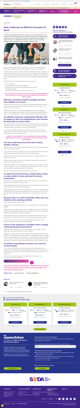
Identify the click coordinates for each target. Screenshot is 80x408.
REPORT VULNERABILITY (22, 403)
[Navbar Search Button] (76, 11)
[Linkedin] (74, 399)
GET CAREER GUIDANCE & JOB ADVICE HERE (63, 11)
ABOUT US (64, 388)
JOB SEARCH (7, 388)
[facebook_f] (60, 27)
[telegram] (57, 27)
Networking (6, 396)
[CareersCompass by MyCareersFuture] (8, 4)
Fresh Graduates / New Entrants (40, 392)
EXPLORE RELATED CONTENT (64, 65)
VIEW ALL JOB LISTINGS (40, 329)
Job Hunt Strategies (8, 393)
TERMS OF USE (6, 403)
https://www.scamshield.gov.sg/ (63, 7)
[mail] (66, 27)
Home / (6, 291)
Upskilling (20, 393)
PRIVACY (13, 403)
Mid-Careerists (36, 393)
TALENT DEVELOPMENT (24, 388)
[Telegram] (59, 399)
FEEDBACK (51, 398)
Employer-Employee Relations (24, 394)
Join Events (64, 4)
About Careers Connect (52, 393)
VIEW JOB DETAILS (64, 102)
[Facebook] (63, 399)
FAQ (56, 398)
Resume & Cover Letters (9, 392)
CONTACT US (43, 398)
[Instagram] (67, 399)
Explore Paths (55, 4)
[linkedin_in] (63, 27)
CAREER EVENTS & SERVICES (52, 389)
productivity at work (19, 273)
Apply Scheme (72, 4)
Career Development (22, 392)
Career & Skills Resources (53, 394)
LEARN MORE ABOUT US (12, 368)
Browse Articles (6, 11)
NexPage (20, 256)
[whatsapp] (54, 27)
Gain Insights (46, 4)
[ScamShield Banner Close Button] (75, 8)
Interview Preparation (8, 394)
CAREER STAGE (37, 388)
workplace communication (32, 273)
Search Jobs (37, 4)
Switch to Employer (18, 4)
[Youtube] (71, 399)
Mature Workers (36, 394)
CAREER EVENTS (50, 392)
